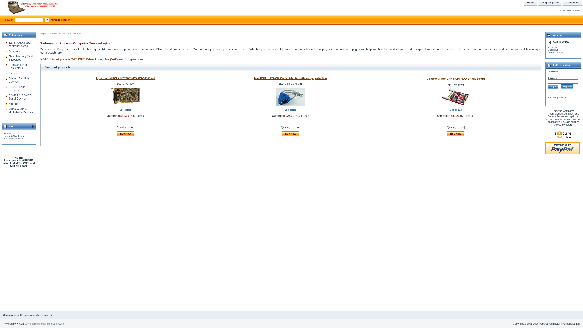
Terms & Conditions (14, 136)
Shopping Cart (550, 2)
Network (14, 73)
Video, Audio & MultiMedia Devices (21, 111)
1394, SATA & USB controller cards (20, 44)
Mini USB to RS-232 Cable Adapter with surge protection (290, 78)
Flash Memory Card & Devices (21, 58)
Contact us (9, 133)
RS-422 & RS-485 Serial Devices (20, 97)
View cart (552, 47)
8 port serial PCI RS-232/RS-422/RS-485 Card (125, 78)
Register (567, 86)
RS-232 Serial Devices (17, 88)
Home (530, 2)
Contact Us (572, 2)
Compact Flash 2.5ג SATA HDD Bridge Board (456, 78)
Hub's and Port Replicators (18, 66)
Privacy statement (13, 138)
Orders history (555, 52)
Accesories (15, 51)
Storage (13, 103)
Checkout (553, 50)
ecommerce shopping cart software (44, 323)
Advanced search (60, 19)
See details (125, 109)
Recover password (557, 97)
